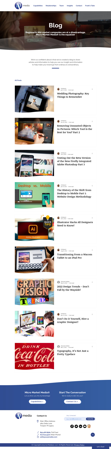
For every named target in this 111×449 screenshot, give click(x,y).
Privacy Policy (79, 445)
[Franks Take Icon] (89, 426)
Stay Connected (71, 415)
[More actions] (93, 89)
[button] (51, 5)
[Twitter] (76, 426)
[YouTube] (84, 426)
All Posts (18, 80)
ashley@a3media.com (48, 437)
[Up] (93, 435)
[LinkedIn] (80, 426)
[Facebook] (72, 426)
